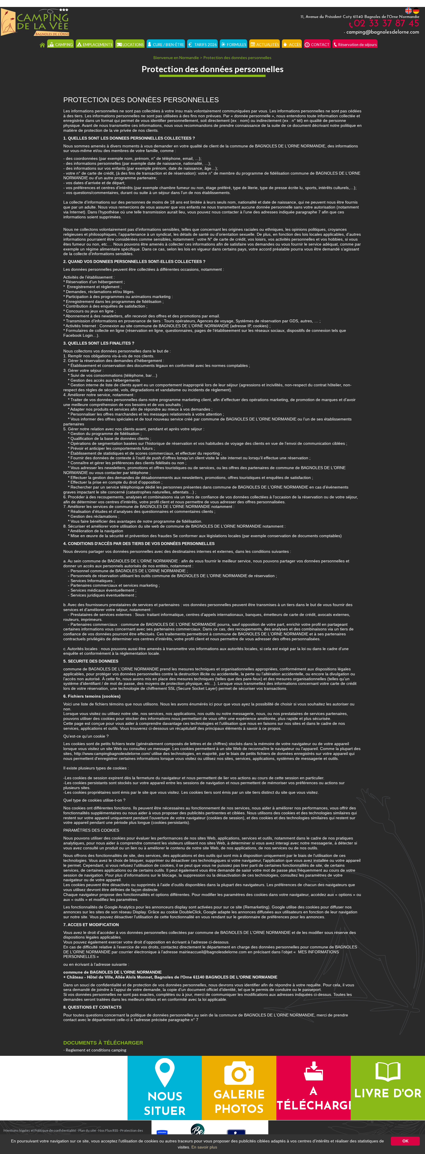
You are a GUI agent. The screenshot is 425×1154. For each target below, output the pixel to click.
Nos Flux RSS (108, 1130)
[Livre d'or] (387, 1071)
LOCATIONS (133, 44)
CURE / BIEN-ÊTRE (168, 44)
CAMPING (64, 44)
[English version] (408, 10)
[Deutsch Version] (416, 10)
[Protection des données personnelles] (34, 21)
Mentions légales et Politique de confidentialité (39, 1130)
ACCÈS (295, 44)
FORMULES (236, 44)
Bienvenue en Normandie (176, 57)
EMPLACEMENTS (97, 44)
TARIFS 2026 (205, 44)
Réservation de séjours (357, 44)
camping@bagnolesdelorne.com (382, 32)
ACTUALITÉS (267, 44)
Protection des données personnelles (237, 57)
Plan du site (87, 1130)
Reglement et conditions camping (96, 1049)
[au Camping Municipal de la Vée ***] (42, 44)
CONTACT (320, 44)
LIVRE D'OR (388, 1094)
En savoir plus (204, 1147)
